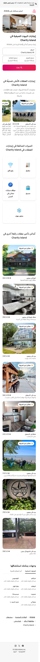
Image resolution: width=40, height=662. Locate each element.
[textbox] (27, 60)
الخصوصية (22, 652)
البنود (15, 652)
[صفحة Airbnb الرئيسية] (34, 11)
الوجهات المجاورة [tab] (30, 571)
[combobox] (19, 52)
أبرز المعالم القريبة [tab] (16, 571)
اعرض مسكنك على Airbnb (13, 11)
